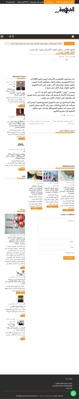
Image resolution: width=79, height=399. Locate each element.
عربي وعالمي (70, 115)
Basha (60, 56)
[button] (73, 393)
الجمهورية (70, 185)
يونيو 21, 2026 (53, 183)
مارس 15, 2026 (20, 304)
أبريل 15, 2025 (10, 82)
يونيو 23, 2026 (69, 182)
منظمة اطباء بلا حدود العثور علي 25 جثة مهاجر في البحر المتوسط (39, 122)
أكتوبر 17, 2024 (20, 149)
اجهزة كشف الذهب (61, 383)
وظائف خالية (21, 106)
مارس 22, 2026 (20, 277)
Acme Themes (58, 396)
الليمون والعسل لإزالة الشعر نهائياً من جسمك (63, 122)
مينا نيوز (69, 383)
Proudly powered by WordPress (26, 396)
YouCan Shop (67, 385)
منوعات (22, 268)
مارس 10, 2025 (20, 116)
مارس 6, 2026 (10, 319)
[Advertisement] (28, 19)
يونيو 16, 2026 (37, 181)
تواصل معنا (69, 379)
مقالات (64, 210)
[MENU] (1, 36)
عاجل (62, 115)
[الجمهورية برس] (72, 36)
